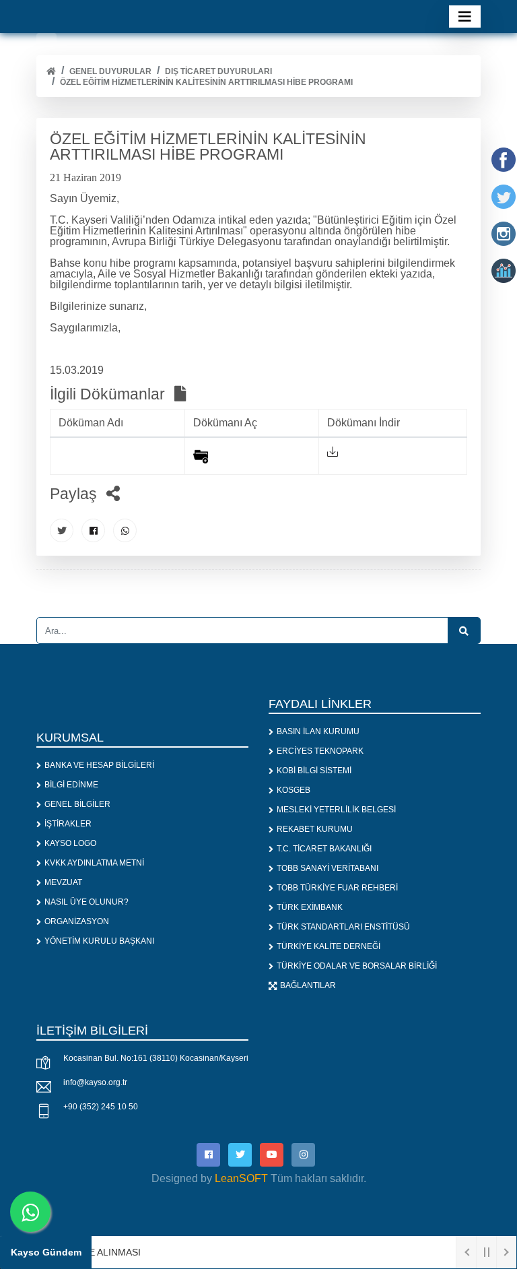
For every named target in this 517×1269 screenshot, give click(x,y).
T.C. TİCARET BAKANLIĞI (324, 848)
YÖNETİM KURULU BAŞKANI (99, 941)
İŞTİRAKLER (68, 823)
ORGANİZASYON (76, 921)
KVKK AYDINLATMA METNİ (94, 863)
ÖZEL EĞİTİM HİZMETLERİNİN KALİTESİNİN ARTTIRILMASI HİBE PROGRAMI (206, 82)
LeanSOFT (241, 1178)
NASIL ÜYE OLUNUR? (86, 902)
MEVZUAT (63, 882)
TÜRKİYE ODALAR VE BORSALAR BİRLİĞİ (357, 966)
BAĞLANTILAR (308, 985)
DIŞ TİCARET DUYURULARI (218, 71)
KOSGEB (293, 790)
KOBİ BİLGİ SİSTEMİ (314, 770)
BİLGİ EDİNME (71, 784)
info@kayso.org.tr (95, 1082)
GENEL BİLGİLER (77, 804)
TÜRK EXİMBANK (310, 907)
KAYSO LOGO (70, 843)
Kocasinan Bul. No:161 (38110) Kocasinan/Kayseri (155, 1058)
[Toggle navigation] (465, 16)
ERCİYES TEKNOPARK (320, 751)
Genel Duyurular (110, 71)
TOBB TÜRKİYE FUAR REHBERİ (337, 887)
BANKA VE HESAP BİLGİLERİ (99, 765)
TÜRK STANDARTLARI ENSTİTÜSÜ (343, 927)
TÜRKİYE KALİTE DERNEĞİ (328, 946)
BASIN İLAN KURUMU (318, 731)
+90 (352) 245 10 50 (100, 1106)
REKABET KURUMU (315, 829)
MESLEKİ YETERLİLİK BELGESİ (336, 809)
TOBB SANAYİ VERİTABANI (327, 868)
